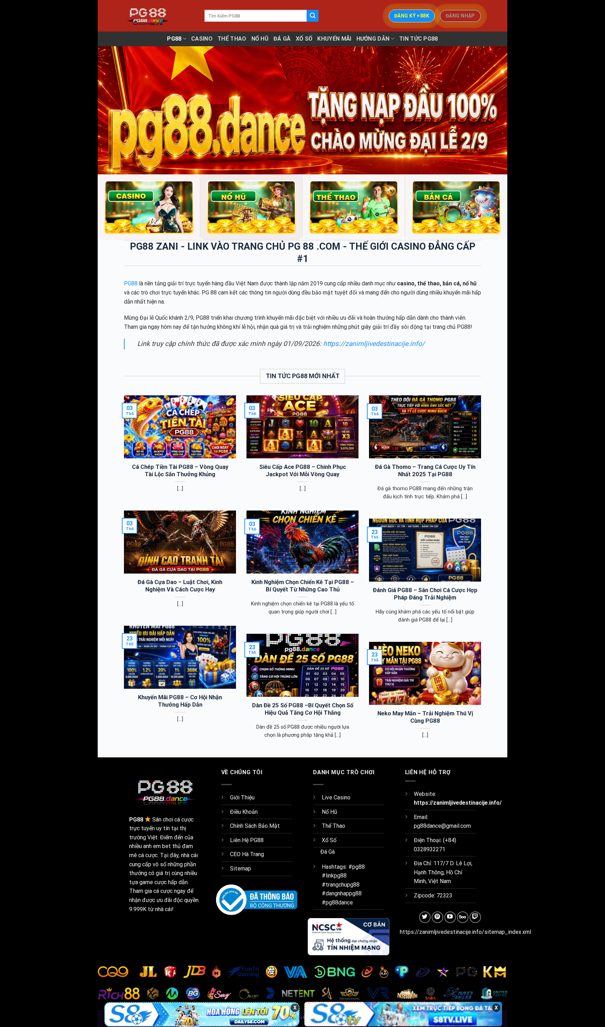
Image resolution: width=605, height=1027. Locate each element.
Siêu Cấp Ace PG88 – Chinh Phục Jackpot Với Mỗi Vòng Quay (302, 471)
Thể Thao (231, 38)
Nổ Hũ (260, 38)
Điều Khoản (244, 812)
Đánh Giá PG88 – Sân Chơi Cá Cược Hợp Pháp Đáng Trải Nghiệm (425, 594)
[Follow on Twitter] (425, 917)
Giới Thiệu (242, 797)
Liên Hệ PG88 (247, 840)
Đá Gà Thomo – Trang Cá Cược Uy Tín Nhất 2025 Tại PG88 (425, 471)
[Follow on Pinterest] (437, 917)
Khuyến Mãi (334, 38)
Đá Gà (282, 38)
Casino (202, 38)
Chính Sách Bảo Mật (255, 826)
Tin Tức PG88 (418, 38)
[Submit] (313, 16)
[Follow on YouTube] (450, 917)
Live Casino (336, 797)
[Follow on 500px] (462, 917)
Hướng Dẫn (373, 38)
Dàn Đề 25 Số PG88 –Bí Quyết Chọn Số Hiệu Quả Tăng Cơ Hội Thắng (302, 709)
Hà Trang (253, 854)
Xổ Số (304, 38)
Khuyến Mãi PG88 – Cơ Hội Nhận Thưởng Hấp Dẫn (180, 701)
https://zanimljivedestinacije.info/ (373, 344)
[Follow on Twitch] (475, 917)
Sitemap (240, 868)
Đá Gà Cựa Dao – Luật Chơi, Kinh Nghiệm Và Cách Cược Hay (180, 586)
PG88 (174, 38)
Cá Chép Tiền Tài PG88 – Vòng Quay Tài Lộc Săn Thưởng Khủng (180, 471)
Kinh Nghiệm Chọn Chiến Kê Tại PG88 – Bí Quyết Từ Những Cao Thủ (302, 586)
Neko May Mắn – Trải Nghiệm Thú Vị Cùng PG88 (425, 717)
